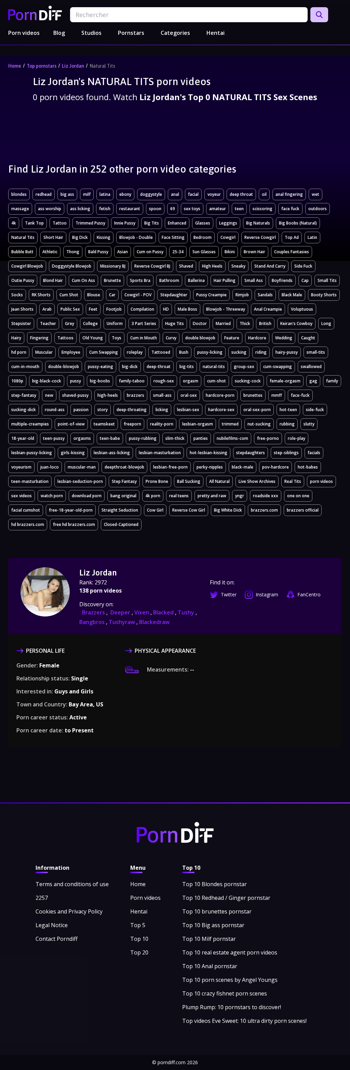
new (49, 395)
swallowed (311, 366)
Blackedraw (154, 622)
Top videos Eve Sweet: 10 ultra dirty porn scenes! (244, 1021)
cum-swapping (277, 366)
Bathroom (169, 280)
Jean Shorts (22, 309)
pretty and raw (212, 496)
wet (315, 194)
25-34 (178, 252)
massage (20, 209)
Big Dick (80, 237)
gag (313, 381)
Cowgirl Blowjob (27, 266)
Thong (72, 252)
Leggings (228, 223)
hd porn (18, 352)
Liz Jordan (73, 66)
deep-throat (159, 366)
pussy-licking (210, 352)
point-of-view (71, 424)
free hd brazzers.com (74, 524)
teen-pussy (54, 438)
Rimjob (242, 295)
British (265, 323)
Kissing (103, 237)
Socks (17, 295)
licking (162, 409)
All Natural (219, 481)
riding (261, 352)
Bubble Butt (22, 252)
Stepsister (21, 323)
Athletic (49, 252)
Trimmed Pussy (90, 223)
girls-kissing (73, 453)
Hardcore (257, 338)
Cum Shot (68, 295)
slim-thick (175, 438)
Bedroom (202, 237)
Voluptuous (302, 309)
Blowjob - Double (136, 237)
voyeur (214, 194)
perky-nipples (210, 467)
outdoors (317, 209)
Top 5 (137, 925)
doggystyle (151, 194)
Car (112, 295)
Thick (245, 323)
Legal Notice (52, 925)
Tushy (187, 612)
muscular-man (82, 467)
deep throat (241, 194)
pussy (75, 381)
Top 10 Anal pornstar (209, 966)
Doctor (200, 323)
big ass (67, 194)
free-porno (268, 438)
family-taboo (132, 381)
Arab (47, 309)
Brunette (112, 280)
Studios (91, 33)
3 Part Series (144, 323)
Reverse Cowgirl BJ (152, 266)
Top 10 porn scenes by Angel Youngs (230, 980)
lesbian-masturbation (160, 453)
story (102, 409)
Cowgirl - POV (137, 295)
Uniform (115, 323)
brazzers (135, 395)
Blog (59, 33)
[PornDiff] (35, 13)
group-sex (244, 366)
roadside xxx (265, 496)
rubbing (287, 424)
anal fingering (289, 194)
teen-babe (110, 438)
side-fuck (315, 409)
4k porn (152, 496)
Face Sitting (173, 237)
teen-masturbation (30, 481)
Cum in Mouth (143, 338)
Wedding (283, 338)
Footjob (114, 309)
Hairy (16, 338)
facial (193, 194)
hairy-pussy (286, 352)
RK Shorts (41, 295)
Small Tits (327, 280)
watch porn (52, 496)
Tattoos (65, 338)
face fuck (290, 209)
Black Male (292, 295)
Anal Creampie (268, 309)
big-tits (186, 366)
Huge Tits (174, 323)
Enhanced (177, 223)
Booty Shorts (324, 295)
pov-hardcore (275, 467)
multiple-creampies (30, 424)
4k (13, 223)
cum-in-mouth (25, 366)
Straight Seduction (120, 510)
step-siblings (286, 453)
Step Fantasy (124, 481)
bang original (123, 496)
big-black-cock (46, 381)
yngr (239, 496)
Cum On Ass (83, 280)
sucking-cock (248, 381)
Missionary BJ (112, 266)
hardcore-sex (221, 409)
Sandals (265, 295)
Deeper (121, 612)
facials (314, 453)
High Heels (212, 266)
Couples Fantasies (291, 252)
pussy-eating (100, 366)
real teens (179, 496)
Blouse (93, 295)
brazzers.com (264, 510)
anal (175, 194)
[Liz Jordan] (45, 596)
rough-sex (163, 381)
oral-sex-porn (257, 409)
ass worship (49, 209)
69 (172, 209)
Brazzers (94, 612)
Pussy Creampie (211, 295)
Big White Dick (228, 510)
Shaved (186, 266)
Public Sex (70, 309)
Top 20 (139, 952)
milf (87, 194)
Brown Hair (254, 252)
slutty (309, 424)
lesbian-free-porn (170, 467)
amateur (217, 209)
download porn (87, 496)
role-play (296, 438)
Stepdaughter (173, 295)
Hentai (215, 33)
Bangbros (92, 622)
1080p (17, 381)
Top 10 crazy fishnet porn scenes (224, 993)
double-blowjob (63, 366)
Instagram (267, 594)
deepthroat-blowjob (124, 467)
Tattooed (160, 352)
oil (264, 194)
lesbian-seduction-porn (80, 481)
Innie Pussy (124, 223)
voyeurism (21, 467)
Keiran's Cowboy (296, 323)
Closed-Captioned (121, 524)
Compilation (142, 309)
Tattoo (60, 223)
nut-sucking (259, 424)
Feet (93, 309)
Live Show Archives (257, 481)
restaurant (129, 209)
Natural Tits (102, 66)
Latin (312, 237)
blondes (19, 194)
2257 (42, 898)
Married (223, 323)
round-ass (55, 409)
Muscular (44, 352)
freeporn (132, 424)
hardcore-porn (220, 395)
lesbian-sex (188, 409)
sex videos (21, 496)
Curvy (171, 338)
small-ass (162, 395)
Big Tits (151, 223)
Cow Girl (155, 510)
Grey (69, 323)
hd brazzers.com (27, 524)
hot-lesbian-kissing (208, 453)
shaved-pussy (75, 395)
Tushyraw (122, 622)
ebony (125, 194)
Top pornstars (41, 66)
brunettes (252, 395)
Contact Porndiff (57, 939)
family (332, 381)
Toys (116, 338)
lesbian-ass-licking (112, 453)
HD (166, 309)
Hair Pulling (224, 280)
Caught (308, 338)
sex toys (192, 209)
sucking (238, 352)
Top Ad (292, 237)
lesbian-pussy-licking (31, 453)
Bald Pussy (98, 252)
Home (14, 66)
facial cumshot (25, 510)
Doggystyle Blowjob (71, 266)
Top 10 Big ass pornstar (213, 925)
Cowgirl (227, 237)
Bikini (230, 252)
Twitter (229, 594)
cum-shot (216, 381)
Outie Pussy (22, 280)
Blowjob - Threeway (225, 309)
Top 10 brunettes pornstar (217, 911)
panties (200, 438)
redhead (44, 194)
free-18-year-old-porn (71, 510)
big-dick (130, 366)
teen (239, 209)
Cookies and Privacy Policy (69, 911)
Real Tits (292, 481)
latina (104, 194)
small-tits (316, 352)
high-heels (107, 395)
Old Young (92, 338)
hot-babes (308, 467)
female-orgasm (285, 381)
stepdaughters (250, 453)
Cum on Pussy (150, 252)
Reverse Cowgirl (260, 237)
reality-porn (161, 424)
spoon (155, 209)
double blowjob (200, 338)
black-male (242, 467)
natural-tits (214, 366)
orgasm (190, 381)
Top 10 (139, 939)
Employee (71, 352)
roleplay (135, 352)
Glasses (202, 223)
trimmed (230, 424)
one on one (298, 496)
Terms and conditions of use (72, 884)
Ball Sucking (188, 481)
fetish (104, 209)
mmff (276, 395)
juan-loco (49, 467)
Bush (183, 352)
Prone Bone (157, 481)
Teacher (48, 323)
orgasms (82, 438)
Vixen (142, 612)
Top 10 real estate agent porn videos (229, 952)
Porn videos (24, 33)
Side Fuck (303, 266)
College (90, 323)
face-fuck (300, 395)
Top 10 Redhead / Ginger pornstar (226, 898)
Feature (231, 338)
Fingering (39, 338)
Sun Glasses (204, 252)
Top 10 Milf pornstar (209, 939)
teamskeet (104, 424)
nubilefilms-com (232, 438)
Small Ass (253, 280)
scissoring (262, 209)
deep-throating (132, 409)
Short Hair (53, 237)
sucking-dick (23, 409)
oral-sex (188, 395)
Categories (175, 33)
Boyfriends (282, 280)
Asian (122, 252)
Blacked (164, 612)
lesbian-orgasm (197, 424)
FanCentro (309, 594)
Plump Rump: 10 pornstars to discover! (231, 1007)
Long (326, 323)
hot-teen (288, 409)
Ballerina (196, 280)
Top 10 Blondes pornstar (214, 884)
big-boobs (100, 381)
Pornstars (131, 33)
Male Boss (187, 309)
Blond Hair (53, 280)
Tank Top (34, 223)
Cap (305, 280)
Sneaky (238, 266)
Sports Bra (140, 280)
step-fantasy (23, 395)
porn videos (321, 481)
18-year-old (22, 438)
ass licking (80, 209)
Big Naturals (258, 223)
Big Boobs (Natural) (298, 223)
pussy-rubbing (143, 438)
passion (81, 409)
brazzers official (303, 510)
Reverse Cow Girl (188, 510)
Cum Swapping (103, 352)
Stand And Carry (269, 266)
